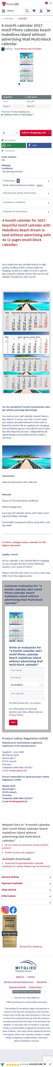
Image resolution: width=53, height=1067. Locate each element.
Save (13, 722)
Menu (10, 11)
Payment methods (17, 987)
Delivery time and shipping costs (19, 982)
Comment (9, 151)
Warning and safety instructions (19, 193)
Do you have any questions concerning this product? (25, 846)
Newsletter (42, 982)
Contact (31, 977)
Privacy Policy (16, 715)
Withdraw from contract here (26, 991)
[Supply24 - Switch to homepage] (10, 4)
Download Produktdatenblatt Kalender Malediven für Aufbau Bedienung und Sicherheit (26, 865)
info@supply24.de (17, 771)
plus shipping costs (22, 112)
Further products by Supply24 (19, 853)
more (39, 185)
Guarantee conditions (14, 202)
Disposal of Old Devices (15, 212)
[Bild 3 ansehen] (26, 84)
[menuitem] (7, 11)
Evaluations (9, 181)
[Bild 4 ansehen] (30, 84)
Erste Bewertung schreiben (28, 49)
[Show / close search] (27, 11)
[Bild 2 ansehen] (23, 84)
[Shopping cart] (48, 11)
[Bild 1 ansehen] (19, 84)
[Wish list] (34, 11)
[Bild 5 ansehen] (34, 84)
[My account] (41, 11)
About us (20, 977)
